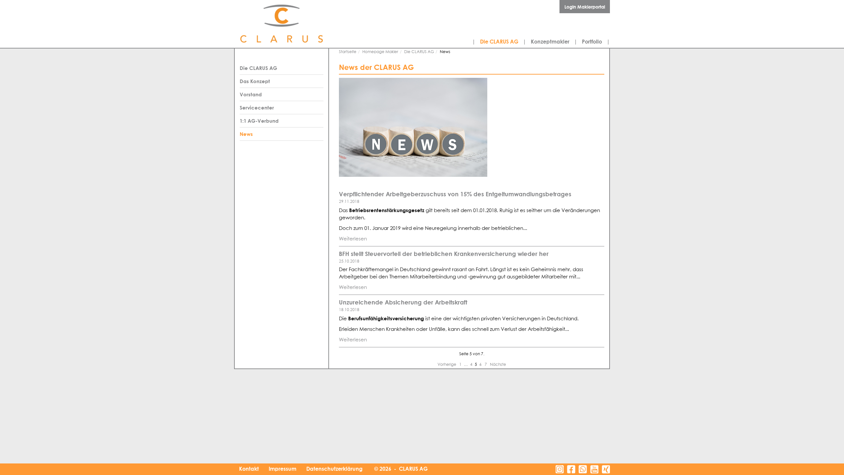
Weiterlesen (353, 239)
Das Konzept (255, 81)
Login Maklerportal (584, 7)
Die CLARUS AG (499, 41)
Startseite (347, 52)
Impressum (282, 468)
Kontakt (249, 468)
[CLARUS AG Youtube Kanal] (594, 469)
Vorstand (251, 94)
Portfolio (592, 41)
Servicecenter (257, 108)
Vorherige (447, 365)
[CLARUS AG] (296, 24)
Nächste (498, 365)
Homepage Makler (380, 52)
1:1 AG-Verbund (259, 121)
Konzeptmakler (550, 41)
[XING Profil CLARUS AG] (606, 469)
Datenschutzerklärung (334, 468)
